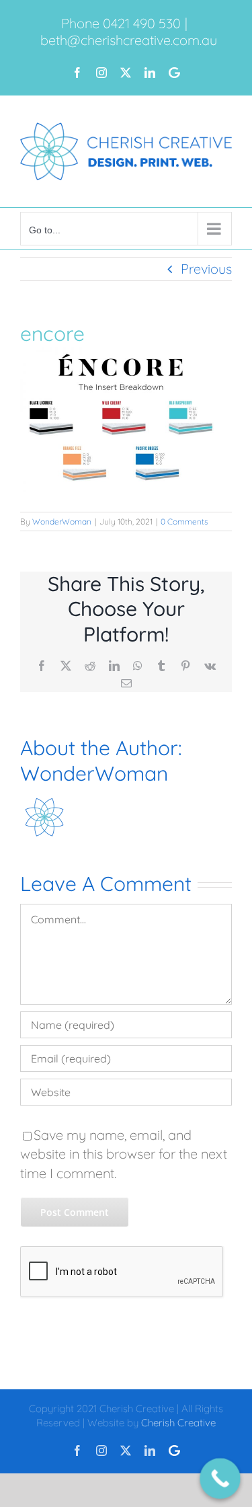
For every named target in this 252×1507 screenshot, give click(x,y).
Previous (206, 268)
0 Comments (184, 521)
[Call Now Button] (220, 1478)
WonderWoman (61, 521)
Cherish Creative (178, 1422)
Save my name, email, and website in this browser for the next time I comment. (123, 1154)
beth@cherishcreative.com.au (128, 40)
